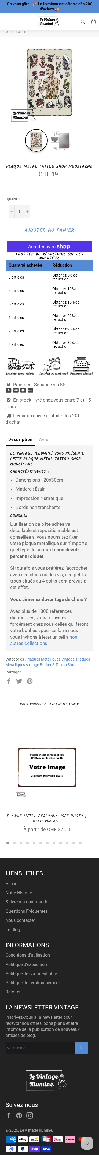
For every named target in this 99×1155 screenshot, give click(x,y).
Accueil (13, 883)
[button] (7, 843)
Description (20, 439)
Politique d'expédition (26, 964)
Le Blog (13, 929)
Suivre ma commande (27, 901)
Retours (13, 992)
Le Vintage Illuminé (36, 1130)
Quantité (15, 199)
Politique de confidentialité (31, 973)
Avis (43, 439)
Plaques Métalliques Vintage (50, 659)
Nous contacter (20, 920)
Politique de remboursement (33, 982)
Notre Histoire (19, 892)
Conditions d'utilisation (28, 955)
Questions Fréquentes (27, 911)
